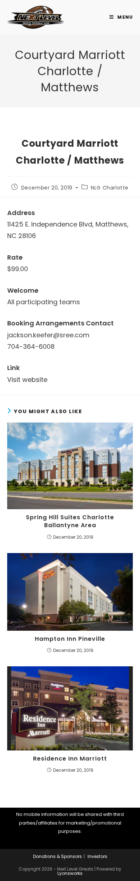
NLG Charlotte (110, 187)
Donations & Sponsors (57, 856)
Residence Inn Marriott (70, 759)
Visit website (27, 379)
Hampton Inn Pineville (70, 639)
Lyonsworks (70, 873)
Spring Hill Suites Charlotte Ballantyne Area (70, 521)
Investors (97, 856)
